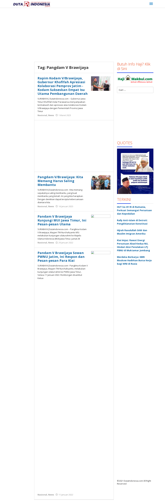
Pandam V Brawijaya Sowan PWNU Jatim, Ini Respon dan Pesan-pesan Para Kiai (61, 257)
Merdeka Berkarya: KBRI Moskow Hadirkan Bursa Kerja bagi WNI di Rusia (134, 260)
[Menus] (151, 4)
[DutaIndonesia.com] (32, 3)
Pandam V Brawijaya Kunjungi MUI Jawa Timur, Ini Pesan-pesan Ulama (62, 220)
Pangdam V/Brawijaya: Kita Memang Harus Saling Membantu (60, 181)
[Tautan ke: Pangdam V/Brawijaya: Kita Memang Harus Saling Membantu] (100, 182)
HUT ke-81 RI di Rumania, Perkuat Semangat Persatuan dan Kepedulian (134, 210)
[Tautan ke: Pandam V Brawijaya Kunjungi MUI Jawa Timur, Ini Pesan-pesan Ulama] (100, 221)
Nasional (42, 115)
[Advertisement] (88, 33)
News (51, 115)
